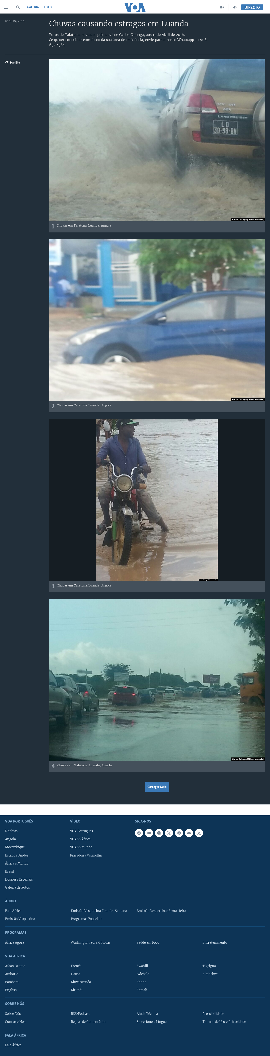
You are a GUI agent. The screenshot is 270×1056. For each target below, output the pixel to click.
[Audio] (234, 7)
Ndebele (143, 974)
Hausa (75, 974)
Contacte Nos (15, 1022)
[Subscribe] (189, 833)
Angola (10, 839)
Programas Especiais (86, 919)
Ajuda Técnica (147, 1014)
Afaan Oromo (15, 966)
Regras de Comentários (88, 1022)
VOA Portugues (81, 831)
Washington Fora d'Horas (90, 943)
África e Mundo (16, 863)
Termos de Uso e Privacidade (224, 1022)
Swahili (142, 966)
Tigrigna (209, 966)
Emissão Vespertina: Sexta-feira (161, 911)
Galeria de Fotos (40, 7)
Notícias (11, 831)
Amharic (11, 974)
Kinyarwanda (81, 982)
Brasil (9, 871)
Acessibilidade (213, 1014)
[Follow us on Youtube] (149, 833)
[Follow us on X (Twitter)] (169, 833)
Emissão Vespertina (20, 919)
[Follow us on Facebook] (139, 833)
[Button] (12, 63)
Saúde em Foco (148, 943)
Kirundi (76, 990)
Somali (142, 990)
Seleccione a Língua (152, 1022)
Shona (141, 982)
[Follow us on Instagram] (159, 833)
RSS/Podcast (80, 1014)
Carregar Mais (157, 787)
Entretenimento (214, 943)
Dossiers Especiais (19, 879)
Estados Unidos (16, 855)
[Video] (222, 7)
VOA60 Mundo (81, 847)
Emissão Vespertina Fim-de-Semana (99, 911)
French (76, 966)
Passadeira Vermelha (86, 855)
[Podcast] (179, 833)
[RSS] (199, 833)
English (11, 990)
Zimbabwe (210, 974)
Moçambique (15, 847)
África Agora (14, 943)
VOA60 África (80, 839)
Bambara (12, 982)
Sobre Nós (13, 1014)
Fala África (13, 911)
